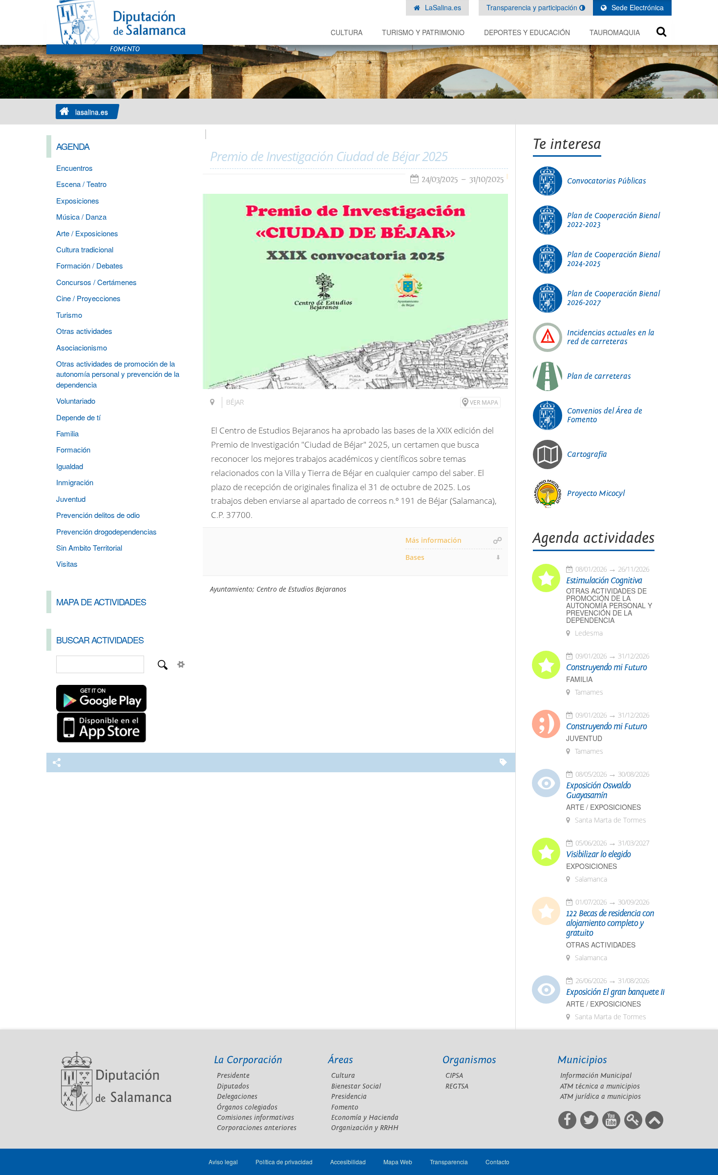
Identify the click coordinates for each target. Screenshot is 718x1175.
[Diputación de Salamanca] (124, 22)
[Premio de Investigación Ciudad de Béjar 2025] (355, 291)
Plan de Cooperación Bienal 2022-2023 (613, 220)
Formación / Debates (89, 265)
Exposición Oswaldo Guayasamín (598, 791)
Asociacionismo (81, 347)
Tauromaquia (615, 32)
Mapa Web (397, 1161)
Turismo (69, 314)
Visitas (67, 563)
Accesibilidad (348, 1161)
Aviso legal (223, 1161)
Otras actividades (84, 331)
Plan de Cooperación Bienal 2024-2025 (613, 259)
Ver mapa (484, 402)
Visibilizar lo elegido (598, 855)
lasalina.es (91, 112)
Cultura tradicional (84, 249)
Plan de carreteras (599, 376)
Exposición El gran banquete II (615, 992)
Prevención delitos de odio (98, 515)
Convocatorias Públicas (606, 181)
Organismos (469, 1060)
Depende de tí (78, 417)
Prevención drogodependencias (106, 531)
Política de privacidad (284, 1161)
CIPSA (454, 1076)
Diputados (233, 1086)
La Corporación (248, 1060)
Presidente (233, 1076)
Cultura (346, 32)
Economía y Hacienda (365, 1117)
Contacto (497, 1161)
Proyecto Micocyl (596, 493)
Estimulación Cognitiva (604, 581)
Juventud (70, 499)
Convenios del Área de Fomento (604, 415)
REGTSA (456, 1086)
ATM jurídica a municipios (600, 1097)
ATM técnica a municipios (600, 1086)
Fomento (345, 1107)
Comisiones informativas (255, 1117)
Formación (73, 449)
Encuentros (74, 168)
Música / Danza (81, 216)
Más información (433, 540)
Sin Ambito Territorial (89, 547)
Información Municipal (596, 1076)
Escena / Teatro (81, 184)
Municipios (582, 1060)
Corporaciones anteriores (256, 1128)
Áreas (340, 1060)
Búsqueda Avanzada (181, 664)
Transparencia (449, 1161)
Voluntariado (75, 400)
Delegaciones (237, 1097)
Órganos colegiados (247, 1107)
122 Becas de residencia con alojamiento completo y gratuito (610, 923)
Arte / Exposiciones (87, 233)
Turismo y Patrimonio (423, 32)
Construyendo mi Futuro (606, 668)
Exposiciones (77, 200)
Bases (414, 557)
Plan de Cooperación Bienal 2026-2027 (613, 298)
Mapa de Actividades (101, 601)
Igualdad (69, 466)
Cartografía (587, 454)
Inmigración (74, 482)
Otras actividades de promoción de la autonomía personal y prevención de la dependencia (117, 374)
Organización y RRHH (365, 1128)
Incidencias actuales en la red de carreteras (611, 337)
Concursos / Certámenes (96, 282)
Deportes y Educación (527, 32)
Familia (67, 433)
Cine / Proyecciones (88, 298)
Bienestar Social (356, 1086)
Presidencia (349, 1097)
